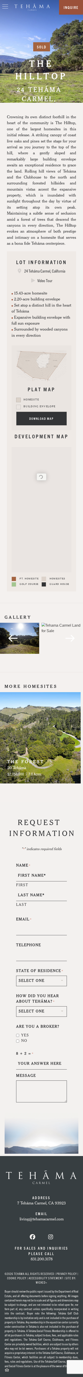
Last (21, 905)
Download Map (41, 418)
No (24, 1041)
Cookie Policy (16, 1278)
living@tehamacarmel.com (42, 1219)
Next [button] (70, 738)
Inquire (71, 7)
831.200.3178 (42, 1259)
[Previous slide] (13, 638)
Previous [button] (13, 738)
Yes (25, 1035)
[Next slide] (70, 638)
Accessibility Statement (46, 1278)
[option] (19, 638)
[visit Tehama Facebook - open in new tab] (33, 1237)
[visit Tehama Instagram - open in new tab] (50, 1237)
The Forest (25, 762)
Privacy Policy (66, 1274)
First (22, 885)
